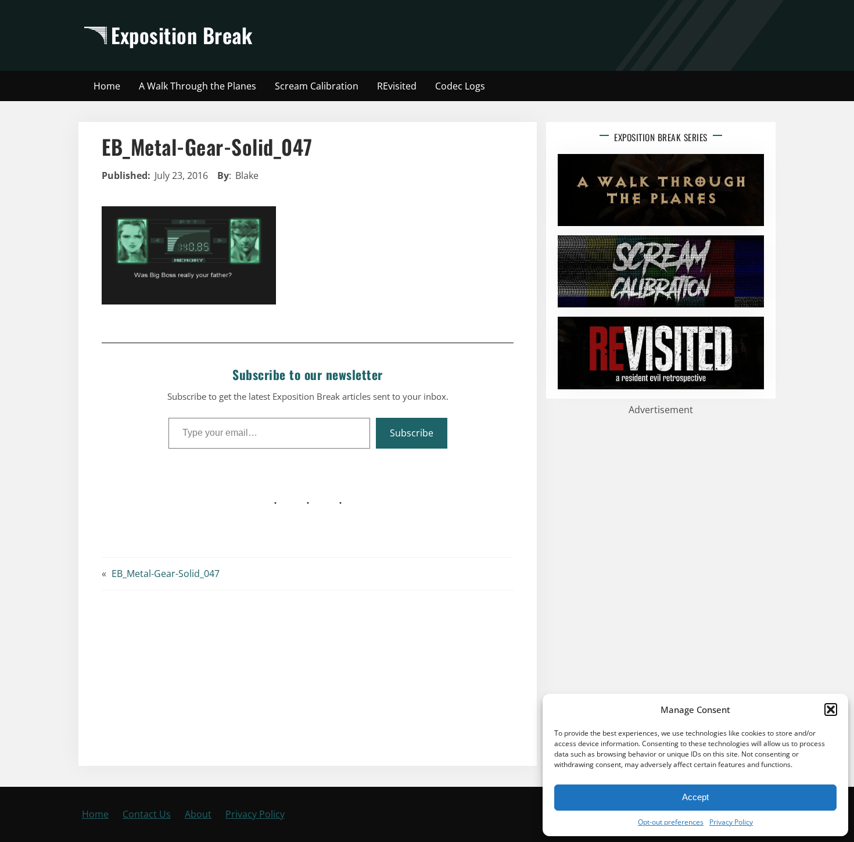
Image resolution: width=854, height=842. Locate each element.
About (198, 814)
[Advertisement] (530, 35)
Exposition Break (181, 35)
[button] (831, 709)
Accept (695, 797)
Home (95, 814)
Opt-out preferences (671, 822)
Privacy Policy (731, 822)
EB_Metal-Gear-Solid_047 (166, 573)
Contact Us (147, 814)
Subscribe (411, 433)
